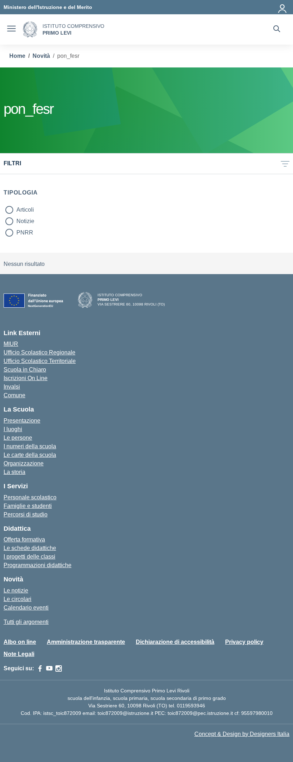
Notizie (25, 221)
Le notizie (16, 590)
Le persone (18, 438)
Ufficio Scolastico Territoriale (40, 361)
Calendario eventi (26, 608)
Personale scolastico (30, 497)
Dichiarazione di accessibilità (175, 642)
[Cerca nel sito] (276, 29)
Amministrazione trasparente (86, 642)
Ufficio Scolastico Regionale (39, 352)
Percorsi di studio (26, 514)
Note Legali (19, 654)
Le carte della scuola (30, 455)
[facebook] (40, 668)
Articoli (25, 210)
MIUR (11, 344)
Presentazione (22, 421)
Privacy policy (244, 642)
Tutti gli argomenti (26, 622)
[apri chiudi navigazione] (11, 29)
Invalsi (12, 387)
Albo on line (20, 642)
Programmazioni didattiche (37, 565)
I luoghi (13, 429)
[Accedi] (282, 7)
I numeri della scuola (30, 446)
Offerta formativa (24, 539)
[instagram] (58, 668)
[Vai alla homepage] (30, 29)
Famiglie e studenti (28, 506)
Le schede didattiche (30, 548)
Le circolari (17, 599)
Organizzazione (24, 463)
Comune (14, 395)
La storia (14, 472)
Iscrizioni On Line (26, 378)
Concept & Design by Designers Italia (241, 734)
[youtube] (49, 668)
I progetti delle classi (29, 557)
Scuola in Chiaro (25, 370)
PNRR (24, 232)
